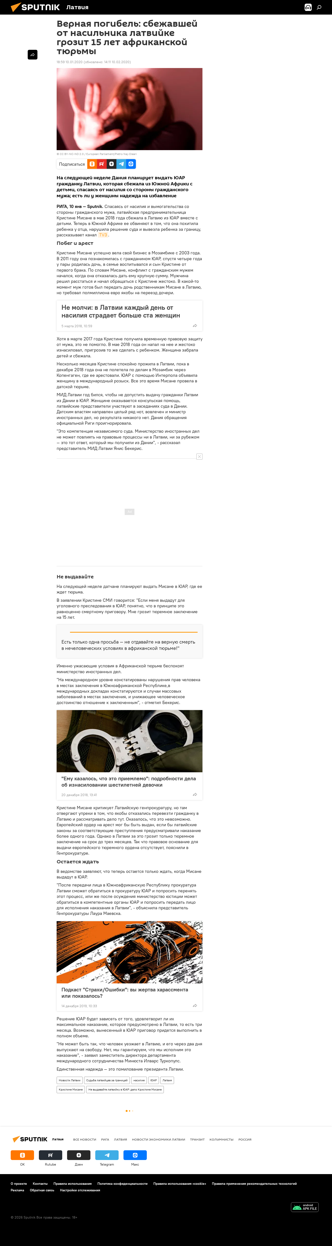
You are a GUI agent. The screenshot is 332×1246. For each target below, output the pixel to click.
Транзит (197, 1139)
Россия (245, 1139)
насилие (139, 1080)
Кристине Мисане (71, 1089)
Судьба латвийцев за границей (107, 1080)
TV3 (103, 235)
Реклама (17, 1190)
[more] (195, 325)
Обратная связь (42, 1190)
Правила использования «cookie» (179, 1183)
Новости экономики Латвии (158, 1139)
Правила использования (72, 1183)
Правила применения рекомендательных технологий (254, 1183)
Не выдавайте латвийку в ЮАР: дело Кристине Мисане (125, 1089)
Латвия (167, 1080)
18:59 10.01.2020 (70, 62)
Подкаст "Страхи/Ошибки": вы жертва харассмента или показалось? (124, 992)
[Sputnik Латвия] (37, 13)
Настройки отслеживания (80, 1190)
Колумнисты (222, 1139)
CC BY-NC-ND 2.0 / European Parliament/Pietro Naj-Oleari (98, 154)
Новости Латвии (69, 1080)
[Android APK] (304, 1207)
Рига (105, 1139)
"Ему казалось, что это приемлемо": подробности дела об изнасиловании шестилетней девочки (128, 781)
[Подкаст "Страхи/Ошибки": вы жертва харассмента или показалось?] (129, 952)
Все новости (84, 1139)
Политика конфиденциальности (122, 1183)
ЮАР (153, 1080)
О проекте (19, 1183)
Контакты (40, 1183)
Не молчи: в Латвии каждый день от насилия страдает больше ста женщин (120, 311)
